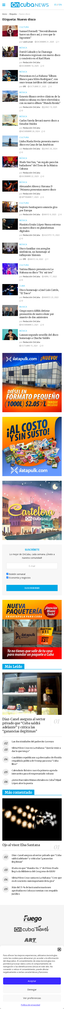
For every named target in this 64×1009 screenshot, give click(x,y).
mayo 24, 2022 (36, 259)
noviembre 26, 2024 (30, 131)
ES (55, 4)
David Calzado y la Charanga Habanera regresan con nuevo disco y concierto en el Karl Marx (39, 55)
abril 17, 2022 (50, 276)
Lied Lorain (28, 41)
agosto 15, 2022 (51, 235)
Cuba (22, 286)
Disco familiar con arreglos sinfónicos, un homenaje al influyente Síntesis (34, 252)
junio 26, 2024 (50, 148)
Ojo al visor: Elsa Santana (21, 845)
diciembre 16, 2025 (30, 66)
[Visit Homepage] (30, 5)
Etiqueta (13, 14)
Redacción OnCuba (31, 62)
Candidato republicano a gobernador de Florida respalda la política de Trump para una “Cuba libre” (36, 760)
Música (23, 48)
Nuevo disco (24, 14)
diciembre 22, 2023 (30, 176)
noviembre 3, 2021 (30, 324)
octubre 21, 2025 (37, 86)
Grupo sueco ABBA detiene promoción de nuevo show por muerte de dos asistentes (36, 314)
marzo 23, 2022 (51, 297)
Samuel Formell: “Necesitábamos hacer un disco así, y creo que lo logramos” (38, 34)
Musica (23, 307)
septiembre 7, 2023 (30, 197)
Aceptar (32, 980)
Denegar (32, 989)
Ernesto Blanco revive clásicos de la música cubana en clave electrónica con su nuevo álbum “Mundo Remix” (39, 100)
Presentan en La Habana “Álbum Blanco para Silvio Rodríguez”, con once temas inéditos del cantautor (38, 79)
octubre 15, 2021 (29, 345)
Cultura (24, 27)
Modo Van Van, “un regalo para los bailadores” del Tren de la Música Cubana (38, 165)
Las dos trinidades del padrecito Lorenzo (33, 741)
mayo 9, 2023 (49, 214)
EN (60, 4)
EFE (24, 86)
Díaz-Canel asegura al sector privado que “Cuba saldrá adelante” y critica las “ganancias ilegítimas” (23, 725)
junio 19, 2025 (50, 107)
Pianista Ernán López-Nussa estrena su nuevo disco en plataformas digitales (40, 228)
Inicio (4, 14)
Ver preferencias (32, 998)
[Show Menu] (3, 4)
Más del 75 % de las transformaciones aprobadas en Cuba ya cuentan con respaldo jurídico (35, 890)
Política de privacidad (30, 1005)
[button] (59, 949)
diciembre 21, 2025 (45, 41)
